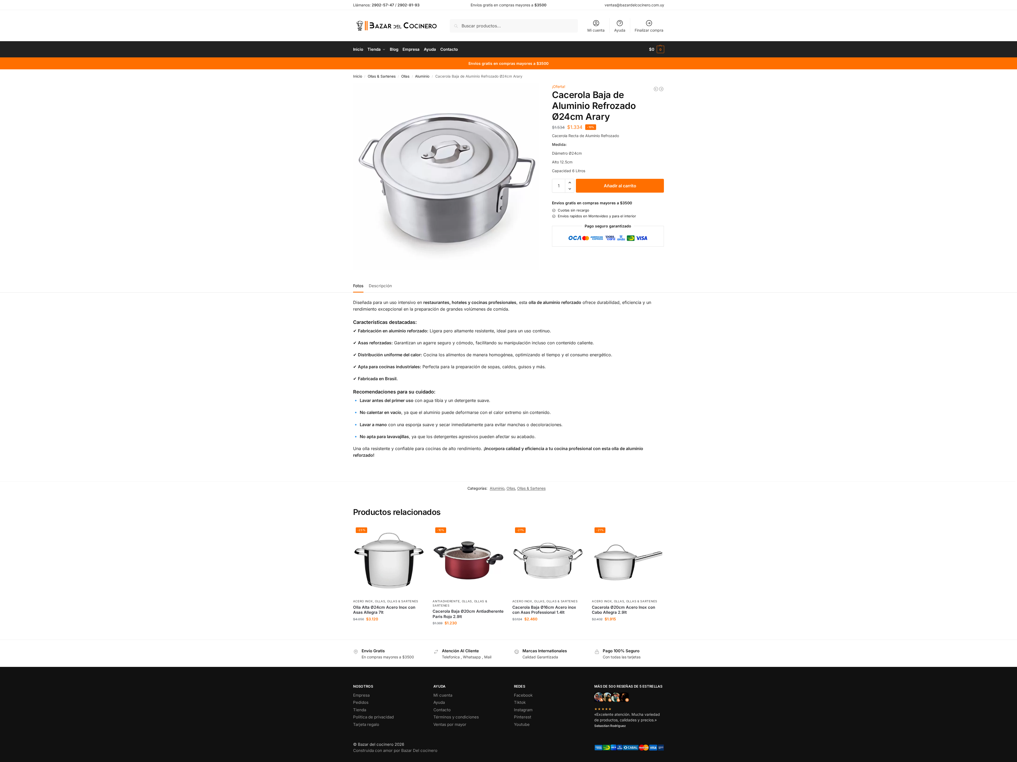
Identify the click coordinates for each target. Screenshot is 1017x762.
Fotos (358, 285)
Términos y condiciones (456, 716)
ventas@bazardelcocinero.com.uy (634, 5)
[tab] (359, 285)
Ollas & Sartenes (382, 76)
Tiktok (520, 702)
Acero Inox (363, 601)
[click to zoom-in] (446, 176)
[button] (656, 49)
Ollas (405, 76)
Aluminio (422, 76)
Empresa (361, 695)
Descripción (380, 285)
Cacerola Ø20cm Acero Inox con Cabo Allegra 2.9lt (623, 610)
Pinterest (522, 716)
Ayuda (619, 30)
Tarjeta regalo (366, 724)
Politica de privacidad (373, 716)
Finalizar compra (649, 30)
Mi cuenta (596, 30)
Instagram (523, 709)
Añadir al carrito (620, 185)
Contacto (442, 709)
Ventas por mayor (449, 724)
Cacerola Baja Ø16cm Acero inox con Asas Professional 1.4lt (544, 610)
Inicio (357, 76)
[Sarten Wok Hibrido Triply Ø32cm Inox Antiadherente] (656, 89)
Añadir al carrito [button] (389, 630)
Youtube (522, 724)
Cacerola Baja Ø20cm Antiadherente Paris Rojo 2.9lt (468, 614)
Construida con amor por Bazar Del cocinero (395, 750)
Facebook (523, 695)
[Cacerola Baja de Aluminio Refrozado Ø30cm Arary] (661, 89)
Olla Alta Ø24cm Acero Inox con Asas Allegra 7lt (384, 610)
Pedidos (361, 702)
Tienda (359, 709)
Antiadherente (446, 601)
